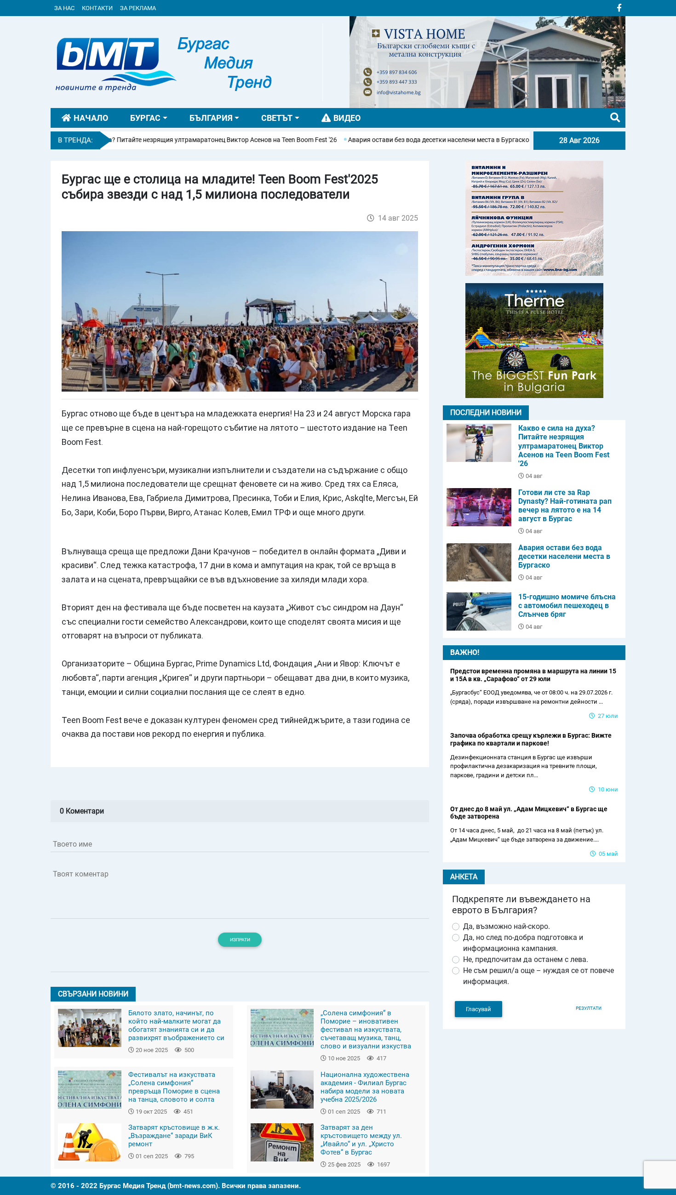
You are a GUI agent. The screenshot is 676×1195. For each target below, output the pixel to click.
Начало (91, 118)
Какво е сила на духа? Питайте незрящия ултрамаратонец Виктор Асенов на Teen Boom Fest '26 (160, 139)
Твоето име (72, 844)
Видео (347, 118)
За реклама (138, 8)
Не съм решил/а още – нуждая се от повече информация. (538, 976)
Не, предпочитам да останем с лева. (525, 959)
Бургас (145, 118)
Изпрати (240, 940)
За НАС (64, 8)
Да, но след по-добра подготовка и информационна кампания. (523, 943)
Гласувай (478, 1009)
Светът (276, 118)
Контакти (97, 8)
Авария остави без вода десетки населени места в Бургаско (406, 139)
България (211, 118)
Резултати (589, 1008)
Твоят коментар (81, 874)
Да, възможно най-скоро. (506, 926)
